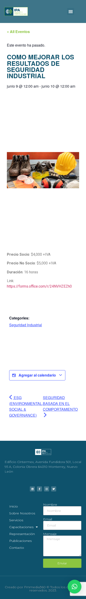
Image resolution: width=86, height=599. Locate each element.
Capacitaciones (21, 527)
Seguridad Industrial (25, 324)
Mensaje (50, 533)
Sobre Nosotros (22, 513)
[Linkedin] (32, 488)
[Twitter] (53, 488)
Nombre (50, 504)
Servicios (16, 520)
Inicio (13, 506)
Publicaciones (20, 541)
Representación (22, 534)
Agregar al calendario (37, 375)
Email (47, 519)
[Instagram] (46, 488)
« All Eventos (18, 31)
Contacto (16, 548)
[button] (70, 11)
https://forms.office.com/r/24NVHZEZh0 (39, 286)
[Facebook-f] (39, 488)
